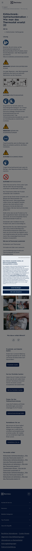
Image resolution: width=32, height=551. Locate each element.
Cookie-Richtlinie (21, 282)
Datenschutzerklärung (11, 283)
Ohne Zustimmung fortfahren (24, 257)
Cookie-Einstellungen (16, 287)
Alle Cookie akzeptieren (16, 291)
